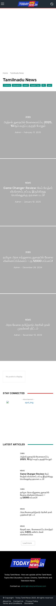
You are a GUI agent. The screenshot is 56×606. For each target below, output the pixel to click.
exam (26, 85)
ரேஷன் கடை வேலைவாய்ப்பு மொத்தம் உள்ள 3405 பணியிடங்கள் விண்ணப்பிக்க (36, 532)
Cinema (7, 85)
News (28, 183)
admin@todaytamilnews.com (33, 586)
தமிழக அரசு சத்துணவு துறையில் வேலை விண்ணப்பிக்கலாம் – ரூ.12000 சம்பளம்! (34, 495)
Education (17, 85)
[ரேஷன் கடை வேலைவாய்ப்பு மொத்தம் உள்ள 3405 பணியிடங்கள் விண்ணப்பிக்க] (10, 530)
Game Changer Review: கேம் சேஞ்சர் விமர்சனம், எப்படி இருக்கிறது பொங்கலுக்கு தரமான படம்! (36, 476)
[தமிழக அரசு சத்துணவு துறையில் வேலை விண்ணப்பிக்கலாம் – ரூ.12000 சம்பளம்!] (28, 259)
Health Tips (35, 85)
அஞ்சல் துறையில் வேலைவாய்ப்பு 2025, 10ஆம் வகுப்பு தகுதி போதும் (36, 458)
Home (5, 73)
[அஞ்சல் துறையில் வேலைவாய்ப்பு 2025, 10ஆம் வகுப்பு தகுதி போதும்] (28, 124)
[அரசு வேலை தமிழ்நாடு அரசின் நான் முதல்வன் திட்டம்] (28, 327)
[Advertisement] (28, 39)
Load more (27, 543)
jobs (49, 85)
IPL (44, 85)
